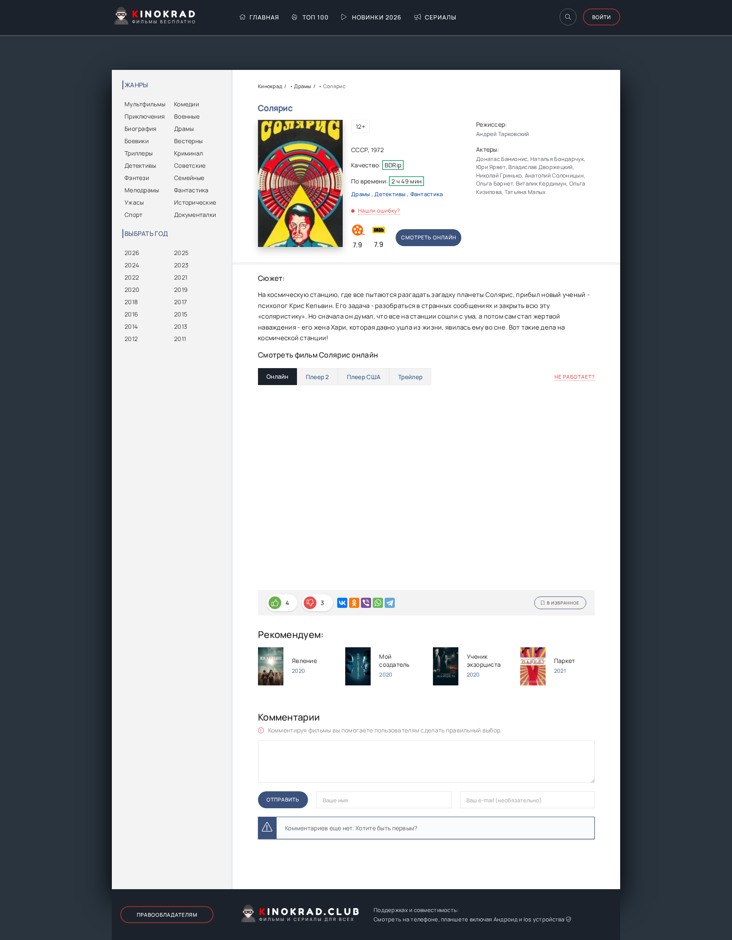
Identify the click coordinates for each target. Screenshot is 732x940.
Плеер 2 (317, 377)
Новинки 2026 (377, 17)
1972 (377, 150)
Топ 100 (315, 17)
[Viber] (366, 603)
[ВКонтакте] (342, 603)
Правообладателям (167, 914)
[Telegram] (390, 603)
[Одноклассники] (354, 603)
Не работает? (575, 376)
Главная (264, 17)
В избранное (563, 603)
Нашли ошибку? (379, 210)
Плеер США (364, 377)
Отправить (282, 799)
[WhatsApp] (378, 603)
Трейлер (410, 377)
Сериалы (440, 17)
